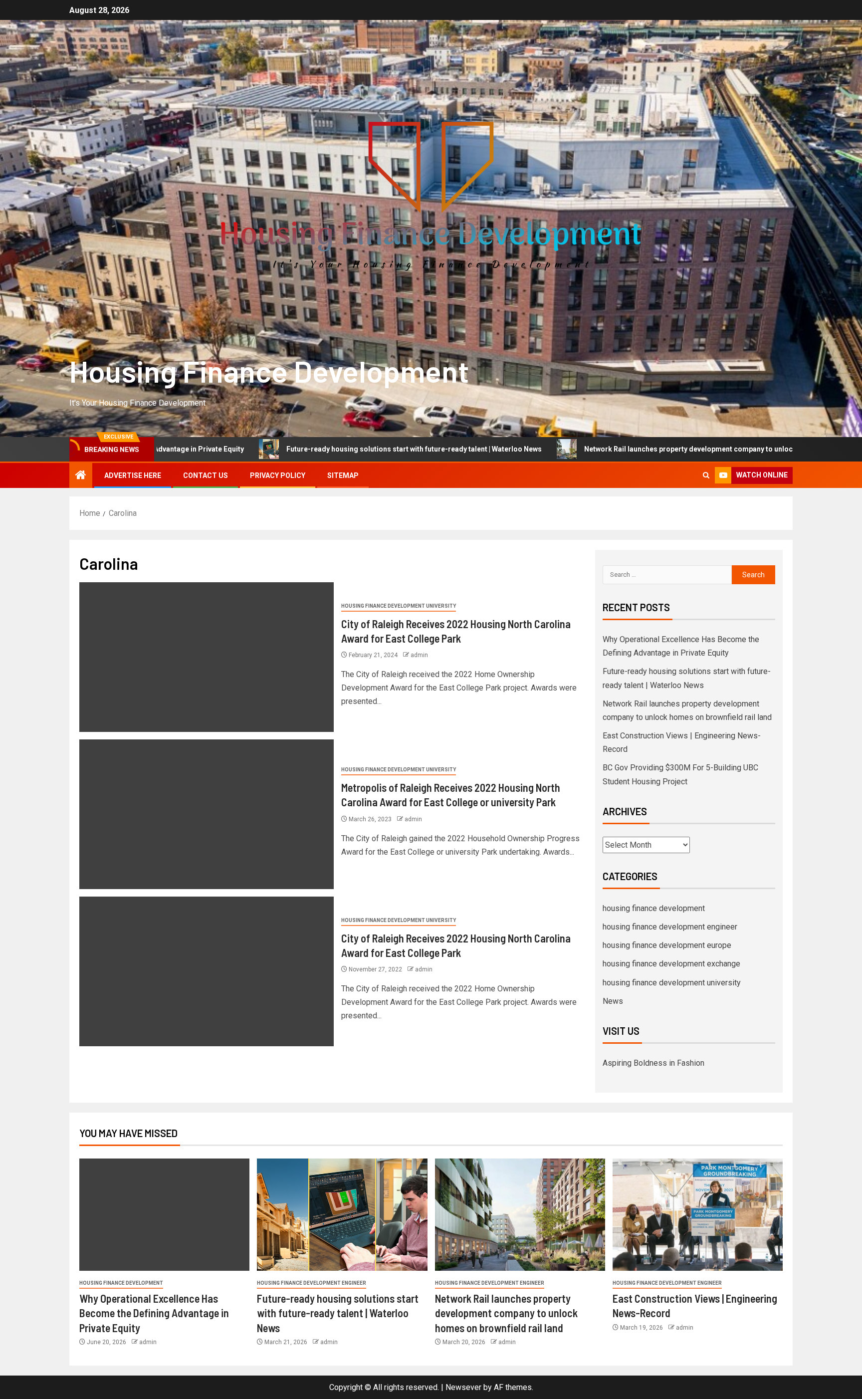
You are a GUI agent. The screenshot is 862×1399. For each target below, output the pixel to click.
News (613, 1001)
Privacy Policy (277, 475)
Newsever (463, 1387)
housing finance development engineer (670, 927)
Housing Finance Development (269, 371)
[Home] (80, 476)
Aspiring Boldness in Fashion (653, 1063)
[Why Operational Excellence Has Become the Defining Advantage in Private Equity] (164, 1215)
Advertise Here (132, 475)
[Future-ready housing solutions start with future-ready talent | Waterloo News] (342, 1215)
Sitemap (343, 475)
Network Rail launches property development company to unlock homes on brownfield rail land (651, 449)
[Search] (706, 475)
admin (419, 655)
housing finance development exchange (671, 963)
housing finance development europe (667, 945)
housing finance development (654, 908)
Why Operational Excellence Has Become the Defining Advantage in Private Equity (154, 1313)
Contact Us (205, 475)
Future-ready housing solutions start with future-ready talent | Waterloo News (325, 449)
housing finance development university (398, 606)
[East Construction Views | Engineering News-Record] (698, 1215)
